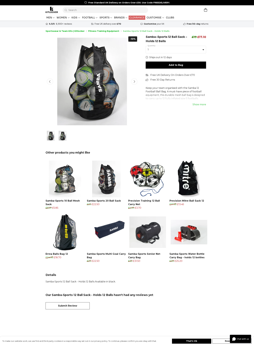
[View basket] (205, 10)
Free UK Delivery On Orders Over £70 (172, 75)
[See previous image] (50, 82)
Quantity (152, 45)
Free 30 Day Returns (162, 79)
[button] (203, 49)
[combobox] (176, 49)
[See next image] (134, 82)
